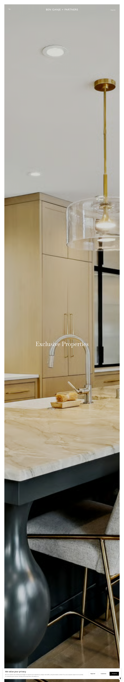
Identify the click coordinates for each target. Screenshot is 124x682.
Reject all (93, 673)
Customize (103, 673)
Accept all (114, 673)
